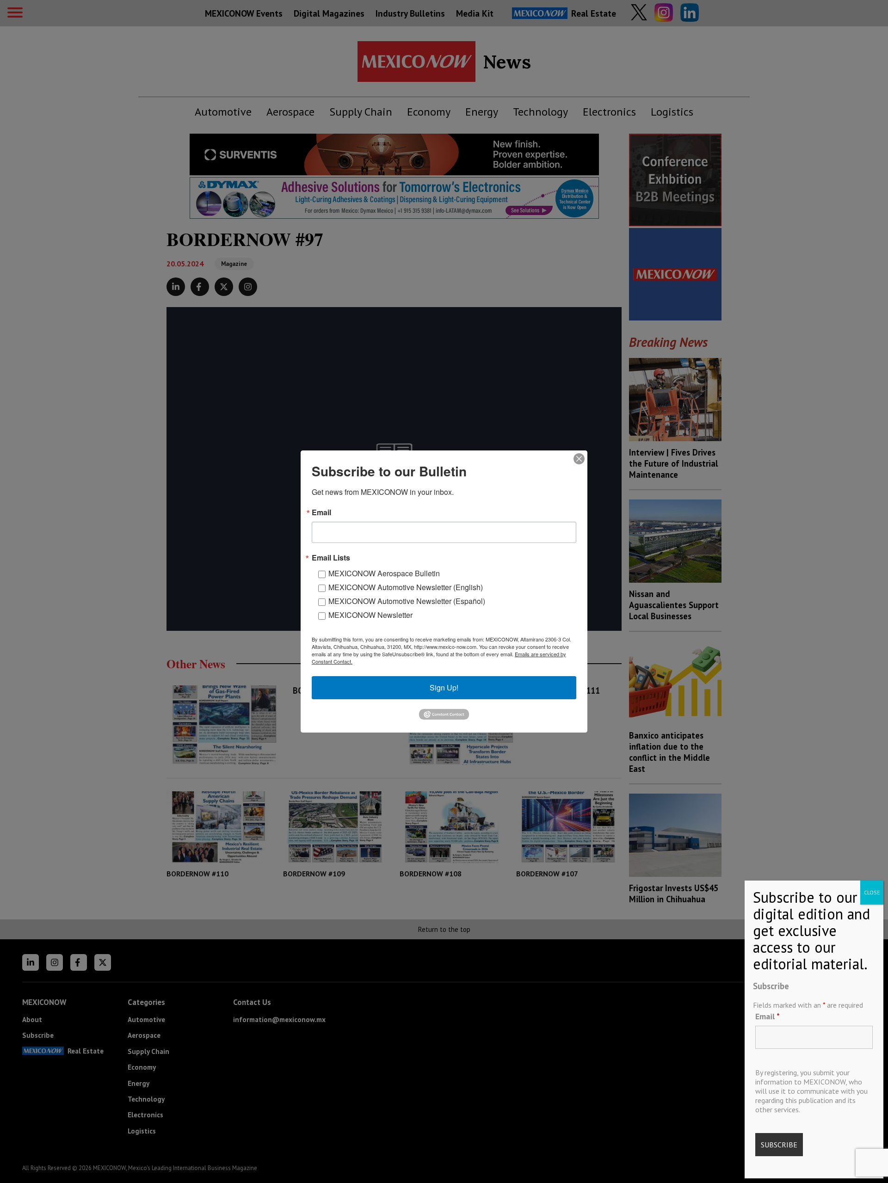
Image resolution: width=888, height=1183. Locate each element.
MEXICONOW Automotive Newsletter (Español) (406, 601)
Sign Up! (444, 687)
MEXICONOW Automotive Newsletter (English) (405, 587)
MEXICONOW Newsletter (370, 615)
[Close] (579, 458)
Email (767, 1016)
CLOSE (872, 892)
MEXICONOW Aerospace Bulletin (384, 573)
